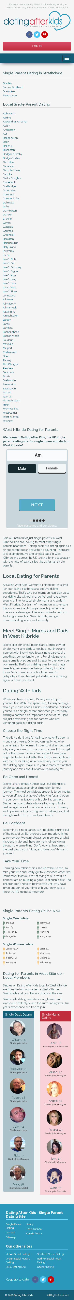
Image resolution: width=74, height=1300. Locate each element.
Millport (7, 348)
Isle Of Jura (9, 283)
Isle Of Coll (9, 263)
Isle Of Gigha (10, 271)
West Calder (10, 412)
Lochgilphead (11, 331)
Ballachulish (10, 137)
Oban (6, 356)
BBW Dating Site (16, 1266)
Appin (6, 125)
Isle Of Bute (9, 259)
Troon (6, 404)
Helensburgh (10, 242)
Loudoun (8, 340)
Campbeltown (11, 170)
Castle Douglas (12, 178)
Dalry (6, 206)
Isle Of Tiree (10, 291)
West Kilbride (11, 416)
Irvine (6, 255)
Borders (7, 83)
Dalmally (8, 202)
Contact (10, 1232)
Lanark (7, 319)
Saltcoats (8, 372)
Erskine (7, 218)
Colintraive (9, 190)
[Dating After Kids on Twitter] (37, 34)
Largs (6, 323)
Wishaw (8, 420)
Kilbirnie (8, 299)
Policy (30, 1224)
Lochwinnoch (11, 335)
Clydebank (9, 182)
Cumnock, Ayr (11, 198)
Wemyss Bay (10, 408)
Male (22, 468)
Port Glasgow (11, 364)
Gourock (8, 230)
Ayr (5, 133)
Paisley (7, 360)
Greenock (8, 234)
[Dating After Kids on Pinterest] (44, 34)
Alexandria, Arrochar (15, 121)
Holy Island (9, 247)
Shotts (6, 376)
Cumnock (8, 194)
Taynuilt (7, 396)
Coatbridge (9, 186)
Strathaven (9, 388)
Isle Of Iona (9, 275)
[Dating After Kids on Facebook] (29, 34)
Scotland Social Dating (50, 1254)
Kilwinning (9, 311)
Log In (37, 46)
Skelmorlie (9, 380)
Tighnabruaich (11, 400)
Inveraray (8, 250)
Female (52, 468)
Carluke (7, 174)
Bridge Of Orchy (12, 154)
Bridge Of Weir (11, 158)
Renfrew (8, 368)
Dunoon (7, 214)
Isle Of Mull (9, 287)
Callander (8, 166)
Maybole (8, 343)
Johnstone (9, 295)
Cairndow (8, 162)
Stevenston (9, 384)
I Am (37, 455)
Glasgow (8, 226)
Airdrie (7, 117)
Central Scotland (12, 87)
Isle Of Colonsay (12, 267)
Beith (6, 141)
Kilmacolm (9, 303)
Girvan (7, 222)
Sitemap (11, 1237)
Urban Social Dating (18, 1254)
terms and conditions (42, 525)
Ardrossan (9, 129)
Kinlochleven (10, 315)
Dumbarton (10, 210)
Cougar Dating (45, 1266)
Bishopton (9, 149)
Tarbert (7, 392)
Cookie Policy (34, 1233)
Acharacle (9, 113)
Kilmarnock (10, 307)
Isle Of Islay (9, 279)
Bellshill (8, 145)
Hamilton (8, 238)
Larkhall (8, 327)
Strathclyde (10, 95)
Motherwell (9, 352)
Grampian (9, 91)
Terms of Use (34, 1228)
